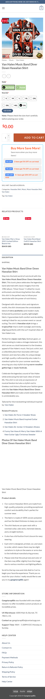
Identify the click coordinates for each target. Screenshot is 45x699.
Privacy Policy (8, 662)
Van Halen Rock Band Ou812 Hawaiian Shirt (32, 240)
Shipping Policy (8, 672)
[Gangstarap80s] (22, 8)
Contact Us (7, 647)
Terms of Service (9, 676)
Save (5, 21)
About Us (6, 643)
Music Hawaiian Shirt (34, 189)
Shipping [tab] (6, 262)
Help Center (7, 681)
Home (4, 60)
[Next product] (4, 76)
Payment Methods (10, 657)
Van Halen (20, 60)
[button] (3, 8)
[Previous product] (8, 76)
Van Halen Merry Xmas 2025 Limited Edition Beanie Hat (11, 241)
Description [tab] (7, 257)
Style (4, 82)
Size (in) (5, 93)
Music (11, 60)
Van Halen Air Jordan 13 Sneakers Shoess (22, 427)
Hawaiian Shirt (15, 189)
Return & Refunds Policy (12, 667)
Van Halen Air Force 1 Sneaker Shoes (20, 415)
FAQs (4, 652)
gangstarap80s (16, 579)
